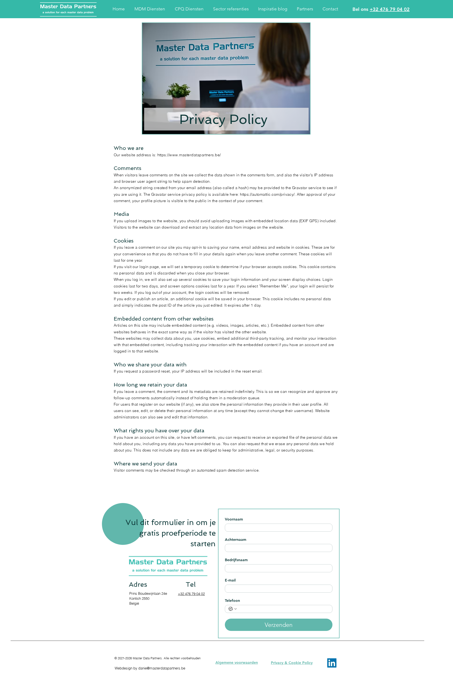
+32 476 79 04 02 (390, 9)
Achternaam (235, 539)
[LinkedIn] (331, 663)
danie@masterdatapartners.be (161, 668)
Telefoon (232, 600)
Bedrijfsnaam (236, 560)
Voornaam (234, 519)
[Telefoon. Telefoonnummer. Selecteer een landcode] (232, 609)
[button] (151, 9)
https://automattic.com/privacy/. (268, 194)
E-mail (230, 580)
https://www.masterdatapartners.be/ (189, 154)
